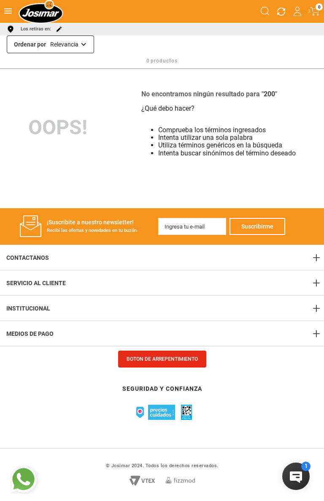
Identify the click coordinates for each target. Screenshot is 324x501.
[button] (265, 11)
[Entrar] (298, 11)
